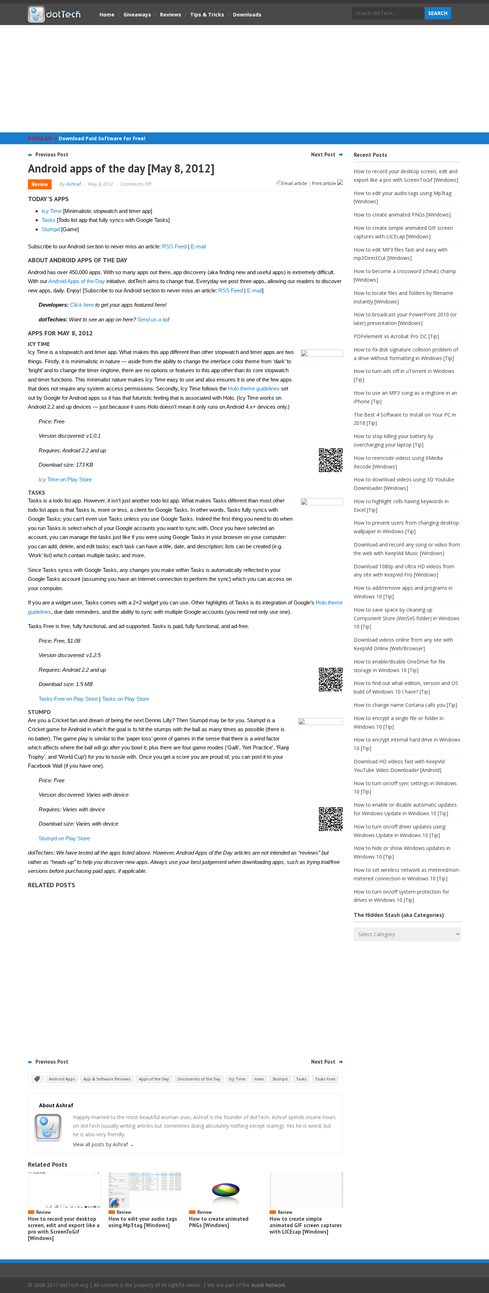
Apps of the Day (154, 1078)
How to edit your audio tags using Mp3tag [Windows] (142, 1222)
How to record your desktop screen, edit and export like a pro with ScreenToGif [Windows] (64, 1228)
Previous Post (51, 154)
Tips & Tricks (207, 14)
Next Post (323, 154)
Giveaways (137, 14)
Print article (324, 183)
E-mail (198, 246)
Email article (294, 183)
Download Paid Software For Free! (102, 138)
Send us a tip (152, 319)
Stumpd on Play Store (64, 838)
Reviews (170, 14)
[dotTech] (55, 18)
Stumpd (51, 229)
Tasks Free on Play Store (68, 699)
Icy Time (52, 211)
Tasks (48, 220)
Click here (82, 305)
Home (107, 14)
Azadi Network (268, 1285)
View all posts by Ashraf (103, 1144)
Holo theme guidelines (254, 388)
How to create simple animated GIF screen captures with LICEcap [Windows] (306, 1225)
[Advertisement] (244, 79)
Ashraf (73, 184)
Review (40, 184)
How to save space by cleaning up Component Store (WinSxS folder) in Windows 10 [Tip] (407, 618)
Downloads (247, 14)
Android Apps (62, 1078)
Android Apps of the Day (76, 281)
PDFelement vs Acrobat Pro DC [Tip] (396, 336)
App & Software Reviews (106, 1078)
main (259, 1078)
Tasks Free (325, 1078)
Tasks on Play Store (125, 699)
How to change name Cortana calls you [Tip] (405, 704)
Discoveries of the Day (199, 1078)
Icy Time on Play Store (65, 479)
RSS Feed (174, 246)
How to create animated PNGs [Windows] (218, 1222)
